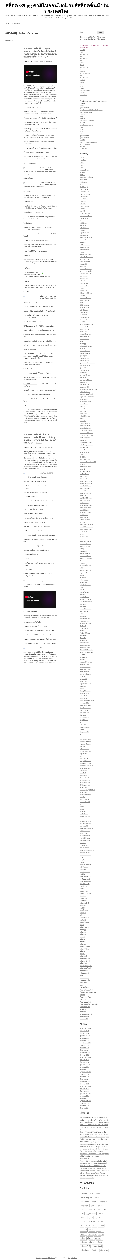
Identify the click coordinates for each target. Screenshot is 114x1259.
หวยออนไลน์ (84, 978)
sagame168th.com (85, 684)
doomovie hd (83, 95)
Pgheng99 (83, 577)
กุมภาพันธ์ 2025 (85, 1065)
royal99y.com (84, 664)
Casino (82, 288)
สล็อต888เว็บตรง (85, 946)
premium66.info (85, 621)
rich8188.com (84, 655)
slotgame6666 (84, 732)
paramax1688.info (86, 558)
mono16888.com (85, 508)
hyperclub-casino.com (87, 397)
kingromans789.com (86, 430)
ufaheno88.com (85, 816)
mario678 (83, 495)
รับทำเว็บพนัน (84, 922)
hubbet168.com (85, 392)
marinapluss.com (85, 493)
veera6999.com (85, 838)
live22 (81, 133)
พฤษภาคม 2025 (85, 1057)
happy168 (83, 377)
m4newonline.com (86, 481)
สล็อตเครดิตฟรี (85, 961)
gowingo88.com (85, 375)
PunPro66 (83, 626)
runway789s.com (85, 674)
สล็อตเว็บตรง (84, 54)
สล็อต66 (82, 939)
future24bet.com (85, 351)
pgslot (81, 69)
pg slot (82, 86)
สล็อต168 (83, 932)
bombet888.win (85, 262)
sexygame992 (84, 703)
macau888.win (84, 491)
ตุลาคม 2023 (84, 1103)
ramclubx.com (84, 643)
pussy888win (84, 640)
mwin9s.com (84, 515)
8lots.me (82, 172)
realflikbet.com (85, 645)
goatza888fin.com (85, 365)
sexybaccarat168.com (87, 700)
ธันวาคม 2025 (84, 1040)
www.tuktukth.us (85, 855)
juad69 (82, 418)
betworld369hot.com (86, 257)
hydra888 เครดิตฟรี (86, 394)
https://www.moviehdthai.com (88, 142)
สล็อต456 (83, 934)
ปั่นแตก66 (83, 898)
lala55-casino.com (86, 442)
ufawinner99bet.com (86, 828)
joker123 (82, 50)
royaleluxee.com (85, 667)
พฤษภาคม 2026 (85, 1028)
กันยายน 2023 (84, 1106)
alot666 (82, 208)
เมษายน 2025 (84, 1060)
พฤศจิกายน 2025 (85, 1043)
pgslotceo (83, 604)
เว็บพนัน (82, 995)
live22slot (83, 457)
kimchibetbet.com (85, 428)
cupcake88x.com (85, 298)
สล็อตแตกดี (84, 971)
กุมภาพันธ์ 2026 (85, 1036)
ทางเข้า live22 (85, 884)
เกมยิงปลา (83, 983)
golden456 (83, 372)
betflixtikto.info (85, 245)
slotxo (81, 75)
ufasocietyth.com (85, 823)
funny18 (82, 348)
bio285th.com (84, 259)
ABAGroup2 (84, 187)
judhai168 (82, 63)
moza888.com (84, 510)
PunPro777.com (85, 633)
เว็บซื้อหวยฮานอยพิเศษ (88, 992)
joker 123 (82, 114)
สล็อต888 (83, 944)
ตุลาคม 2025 (84, 1045)
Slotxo (82, 734)
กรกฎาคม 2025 (85, 1052)
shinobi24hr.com (85, 708)
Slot (81, 722)
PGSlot (82, 587)
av (80, 221)
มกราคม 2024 (84, 1096)
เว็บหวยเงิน (83, 148)
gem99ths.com (84, 358)
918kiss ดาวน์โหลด (86, 177)
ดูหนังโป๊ (82, 80)
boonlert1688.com (86, 269)
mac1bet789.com (85, 486)
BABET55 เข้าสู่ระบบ (36, 137)
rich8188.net (84, 657)
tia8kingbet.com (85, 782)
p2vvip (82, 549)
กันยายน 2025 (84, 1048)
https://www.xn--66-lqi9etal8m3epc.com (91, 110)
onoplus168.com (85, 546)
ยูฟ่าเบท (82, 915)
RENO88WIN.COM (86, 650)
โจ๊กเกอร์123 (84, 1019)
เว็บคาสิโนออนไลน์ (86, 990)
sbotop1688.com (85, 691)
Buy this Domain (13, 23)
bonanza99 (83, 264)
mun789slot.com (85, 512)
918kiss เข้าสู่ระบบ (86, 1197)
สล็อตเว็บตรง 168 (86, 966)
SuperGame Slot (85, 768)
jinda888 (82, 409)
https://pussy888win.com (87, 120)
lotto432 (82, 469)
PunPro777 (83, 631)
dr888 (82, 303)
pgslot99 (82, 594)
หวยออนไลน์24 (85, 980)
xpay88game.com (85, 860)
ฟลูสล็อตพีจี (84, 910)
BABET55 (34, 118)
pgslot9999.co (84, 597)
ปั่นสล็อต (83, 896)
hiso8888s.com (85, 385)
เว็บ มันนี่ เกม (84, 987)
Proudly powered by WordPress (45, 1258)
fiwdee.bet (83, 331)
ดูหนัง (81, 116)
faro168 (82, 322)
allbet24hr (83, 204)
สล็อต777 (83, 942)
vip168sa (83, 843)
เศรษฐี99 (83, 1009)
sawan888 (83, 686)
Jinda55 (82, 406)
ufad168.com (84, 814)
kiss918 (82, 88)
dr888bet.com (84, 305)
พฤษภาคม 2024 (85, 1086)
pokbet (82, 614)
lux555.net (83, 479)
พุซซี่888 (82, 118)
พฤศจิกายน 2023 (85, 1101)
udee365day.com (85, 795)
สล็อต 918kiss (84, 927)
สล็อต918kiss (84, 949)
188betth (82, 93)
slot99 (81, 56)
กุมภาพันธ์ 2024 (85, 1093)
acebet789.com (85, 192)
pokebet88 (83, 616)
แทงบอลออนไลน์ (86, 1014)
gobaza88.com (84, 370)
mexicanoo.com (85, 500)
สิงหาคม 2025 (84, 1050)
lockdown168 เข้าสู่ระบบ (88, 462)
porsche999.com (85, 618)
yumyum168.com (85, 864)
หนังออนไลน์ (84, 973)
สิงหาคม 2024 (84, 1079)
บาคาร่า (82, 123)
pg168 (81, 52)
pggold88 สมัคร (91, 1214)
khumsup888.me (85, 423)
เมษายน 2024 (84, 1089)
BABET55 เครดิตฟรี (40, 539)
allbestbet (83, 201)
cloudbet (82, 295)
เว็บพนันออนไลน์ (85, 997)
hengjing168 (84, 382)
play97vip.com (84, 611)
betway (82, 252)
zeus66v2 (83, 869)
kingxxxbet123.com (86, 433)
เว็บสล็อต (83, 1000)
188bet (82, 163)
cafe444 (82, 281)
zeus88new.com (85, 872)
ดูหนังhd (82, 140)
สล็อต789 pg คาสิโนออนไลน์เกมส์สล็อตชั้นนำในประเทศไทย (57, 8)
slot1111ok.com (85, 727)
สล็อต (82, 925)
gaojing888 (83, 356)
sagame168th (84, 681)
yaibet (82, 862)
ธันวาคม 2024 (84, 1069)
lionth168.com (84, 452)
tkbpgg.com (83, 787)
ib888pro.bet (84, 399)
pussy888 (82, 71)
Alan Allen (49, 61)
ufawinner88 (84, 826)
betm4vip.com (84, 249)
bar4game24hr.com (86, 237)
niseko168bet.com (86, 529)
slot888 (82, 65)
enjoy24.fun (84, 310)
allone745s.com (85, 206)
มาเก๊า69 (83, 913)
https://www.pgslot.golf (86, 125)
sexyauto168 (84, 698)
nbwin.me (83, 522)
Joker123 (83, 411)
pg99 (81, 129)
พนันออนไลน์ (84, 903)
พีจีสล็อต (83, 905)
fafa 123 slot (84, 319)
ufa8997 (82, 807)
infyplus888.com (85, 401)
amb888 (82, 211)
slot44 (81, 60)
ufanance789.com (85, 821)
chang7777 (83, 290)
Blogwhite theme (72, 1258)
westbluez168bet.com (87, 850)
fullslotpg (83, 344)
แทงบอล (83, 1012)
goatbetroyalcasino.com (87, 363)
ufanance (83, 819)
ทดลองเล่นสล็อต (85, 881)
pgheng (82, 575)
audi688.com (84, 218)
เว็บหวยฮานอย (85, 1007)
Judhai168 (83, 421)
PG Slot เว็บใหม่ (85, 565)
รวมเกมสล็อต (84, 918)
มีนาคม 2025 (84, 1062)
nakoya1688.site (85, 520)
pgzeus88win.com (85, 609)
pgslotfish (83, 606)
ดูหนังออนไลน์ (84, 108)
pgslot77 (82, 590)
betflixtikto (83, 242)
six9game (83, 715)
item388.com (84, 404)
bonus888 (83, 266)
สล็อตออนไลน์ (85, 959)
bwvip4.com (84, 276)
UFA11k (92, 1230)
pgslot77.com (84, 592)
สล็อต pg (83, 930)
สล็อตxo (82, 954)
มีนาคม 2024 (84, 1091)
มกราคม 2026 (84, 1038)
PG (81, 561)
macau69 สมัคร (85, 488)
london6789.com (85, 467)
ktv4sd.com (83, 440)
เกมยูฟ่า (82, 985)
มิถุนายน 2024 (85, 1084)
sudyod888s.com (85, 761)
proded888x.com (85, 623)
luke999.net (83, 476)
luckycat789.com (85, 471)
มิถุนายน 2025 (85, 1055)
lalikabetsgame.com (86, 445)
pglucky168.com (85, 585)
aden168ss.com (85, 194)
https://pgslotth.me (85, 90)
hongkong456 (84, 387)
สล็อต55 (82, 937)
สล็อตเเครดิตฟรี (85, 968)
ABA (81, 184)
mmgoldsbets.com (86, 505)
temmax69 (83, 775)
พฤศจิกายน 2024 (85, 1072)
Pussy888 (83, 638)
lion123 (82, 450)
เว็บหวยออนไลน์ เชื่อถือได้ (89, 1004)
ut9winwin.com (85, 836)
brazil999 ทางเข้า (86, 271)
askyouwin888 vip (86, 216)
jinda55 (93, 1205)
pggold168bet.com (86, 570)
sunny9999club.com (86, 766)
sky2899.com (84, 720)
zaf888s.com (84, 867)
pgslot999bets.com (86, 599)
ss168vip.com (84, 749)
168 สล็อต (83, 158)
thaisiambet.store (85, 778)
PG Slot (82, 563)
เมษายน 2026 (84, 1031)
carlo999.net (84, 283)
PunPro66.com (84, 628)
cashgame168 (84, 286)
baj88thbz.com (84, 233)
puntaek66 (83, 635)
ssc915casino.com (85, 751)
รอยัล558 (83, 920)
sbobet (82, 688)
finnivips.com (84, 329)
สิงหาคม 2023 (84, 1108)
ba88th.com (83, 223)
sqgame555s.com (85, 744)
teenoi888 (83, 773)
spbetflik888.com (85, 739)
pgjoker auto (84, 580)
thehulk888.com (85, 780)
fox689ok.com (84, 336)
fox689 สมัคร (85, 1201)
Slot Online (83, 725)
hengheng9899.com (86, 380)
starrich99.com (84, 758)
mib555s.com (84, 503)
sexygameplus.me (85, 705)
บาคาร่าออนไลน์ (85, 73)
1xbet (81, 167)
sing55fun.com (84, 710)
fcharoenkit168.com (86, 324)
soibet (82, 737)
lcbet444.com (84, 447)
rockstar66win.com (86, 662)
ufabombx (83, 811)
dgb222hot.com (85, 300)
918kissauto (83, 180)
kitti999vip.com (85, 438)
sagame (82, 676)
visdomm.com (84, 848)
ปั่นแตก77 (83, 901)
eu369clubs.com (85, 317)
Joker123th (83, 413)
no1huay (82, 534)
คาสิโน (82, 874)
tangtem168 (83, 770)
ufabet (82, 809)
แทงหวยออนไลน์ (86, 1016)
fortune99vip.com (85, 334)
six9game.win (84, 717)
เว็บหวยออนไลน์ (85, 1002)
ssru (81, 756)
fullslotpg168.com (86, 346)
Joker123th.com (85, 416)
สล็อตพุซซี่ (83, 956)
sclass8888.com (85, 693)
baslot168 (83, 240)
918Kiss (82, 175)
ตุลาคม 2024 (84, 1074)
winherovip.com (85, 852)
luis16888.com (84, 474)
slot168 (82, 729)
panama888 (83, 551)
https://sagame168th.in (86, 112)
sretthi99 (82, 746)
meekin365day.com (86, 498)
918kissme (83, 182)
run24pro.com (84, 672)
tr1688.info (83, 792)
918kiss (82, 105)
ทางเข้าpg (83, 886)
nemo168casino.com (86, 524)
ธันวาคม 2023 (84, 1098)
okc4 (81, 539)
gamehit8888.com (85, 353)
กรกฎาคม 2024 (85, 1081)
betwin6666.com (85, 254)
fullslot (82, 341)
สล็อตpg (82, 951)
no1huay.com (84, 536)
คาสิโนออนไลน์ (85, 877)
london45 (83, 464)
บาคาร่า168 (84, 891)
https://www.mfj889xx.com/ (89, 389)
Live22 (82, 454)
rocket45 (82, 659)
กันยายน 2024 (84, 1077)
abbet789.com (84, 189)
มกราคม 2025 (84, 1067)
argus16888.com (85, 213)
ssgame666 (83, 754)
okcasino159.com (85, 541)
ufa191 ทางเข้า (85, 799)
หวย (81, 975)
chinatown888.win (86, 293)
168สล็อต (83, 160)
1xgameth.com (84, 170)
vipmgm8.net (84, 845)
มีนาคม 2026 (84, 1033)
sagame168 (83, 679)
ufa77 (81, 804)
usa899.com (84, 833)
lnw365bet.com (85, 459)
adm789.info (84, 196)
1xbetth (82, 82)
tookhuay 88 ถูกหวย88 (87, 790)
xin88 (81, 857)
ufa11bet (82, 797)
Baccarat (82, 230)
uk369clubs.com (85, 831)
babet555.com (28, 61)
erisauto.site (84, 315)
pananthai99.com (85, 553)
